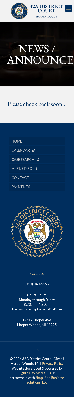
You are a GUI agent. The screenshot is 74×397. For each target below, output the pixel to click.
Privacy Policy (53, 363)
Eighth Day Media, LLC (35, 373)
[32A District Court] (37, 11)
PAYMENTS (21, 187)
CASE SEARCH (23, 159)
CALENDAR (21, 150)
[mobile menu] (68, 8)
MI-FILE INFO (22, 168)
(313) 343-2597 (37, 284)
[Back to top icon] (37, 350)
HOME (17, 141)
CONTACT (20, 178)
